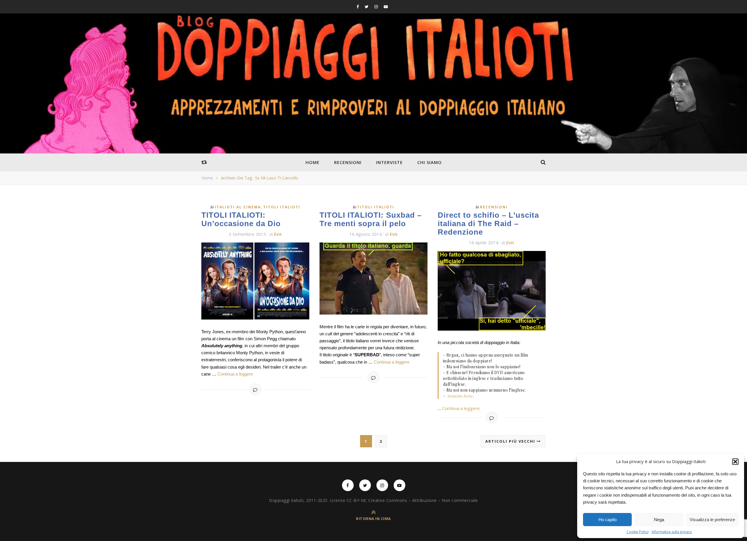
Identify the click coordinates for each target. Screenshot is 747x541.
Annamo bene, (460, 396)
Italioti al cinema (238, 207)
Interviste (389, 162)
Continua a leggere (235, 373)
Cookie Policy (637, 531)
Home (313, 162)
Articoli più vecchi (511, 441)
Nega (659, 519)
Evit (278, 234)
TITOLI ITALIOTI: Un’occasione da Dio (241, 219)
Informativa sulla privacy (672, 531)
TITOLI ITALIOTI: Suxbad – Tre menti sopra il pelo (371, 219)
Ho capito (607, 519)
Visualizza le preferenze (712, 519)
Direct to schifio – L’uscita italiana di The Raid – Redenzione (488, 223)
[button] (735, 462)
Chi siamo (429, 162)
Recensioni (348, 162)
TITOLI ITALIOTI (281, 207)
